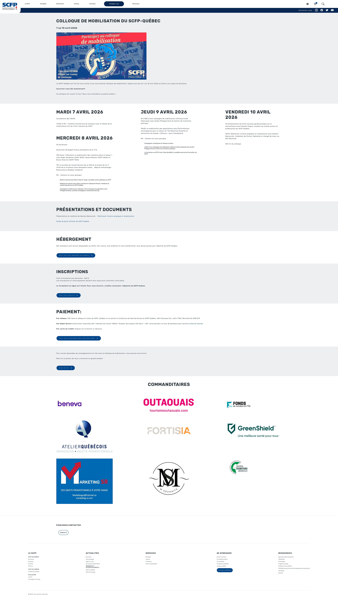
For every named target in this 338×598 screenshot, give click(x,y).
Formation (149, 561)
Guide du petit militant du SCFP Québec (72, 221)
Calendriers (281, 559)
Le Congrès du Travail (34, 579)
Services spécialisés (151, 564)
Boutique (148, 557)
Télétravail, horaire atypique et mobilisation (115, 216)
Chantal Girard (196, 324)
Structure (31, 559)
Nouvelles (88, 557)
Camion (148, 559)
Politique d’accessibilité (285, 566)
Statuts (30, 566)
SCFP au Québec (90, 570)
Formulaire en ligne (222, 559)
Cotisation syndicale (222, 564)
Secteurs (30, 561)
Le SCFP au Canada (33, 571)
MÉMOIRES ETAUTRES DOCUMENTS (92, 566)
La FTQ (30, 577)
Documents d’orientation (93, 564)
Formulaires (281, 561)
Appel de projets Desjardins (286, 557)
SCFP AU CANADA (33, 569)
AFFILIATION (32, 575)
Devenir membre (221, 557)
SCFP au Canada (90, 572)
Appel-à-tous (90, 561)
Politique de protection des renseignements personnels (294, 568)
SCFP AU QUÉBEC (33, 557)
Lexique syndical (221, 566)
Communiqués (90, 559)
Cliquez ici (63, 532)
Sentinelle (281, 571)
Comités (30, 564)
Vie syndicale (220, 561)
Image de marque (283, 564)
